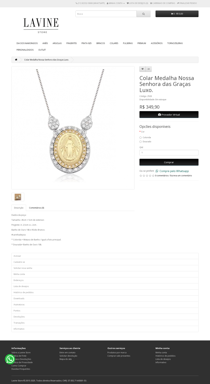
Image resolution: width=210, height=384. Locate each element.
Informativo (19, 328)
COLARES (114, 43)
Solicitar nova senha (23, 268)
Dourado (147, 141)
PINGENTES (71, 43)
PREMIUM (141, 43)
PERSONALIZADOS (25, 49)
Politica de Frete (18, 355)
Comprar (169, 162)
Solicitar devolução (68, 355)
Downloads (19, 298)
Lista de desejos (21, 286)
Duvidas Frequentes (20, 369)
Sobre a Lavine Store (21, 352)
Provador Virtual (170, 114)
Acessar (17, 256)
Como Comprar (18, 365)
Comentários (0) (36, 207)
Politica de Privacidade (22, 362)
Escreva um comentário (181, 175)
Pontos (17, 310)
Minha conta (19, 274)
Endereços (18, 280)
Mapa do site (66, 359)
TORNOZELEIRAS (175, 43)
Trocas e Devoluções (21, 359)
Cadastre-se (19, 262)
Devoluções (19, 316)
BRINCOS (100, 43)
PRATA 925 (87, 43)
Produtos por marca (116, 352)
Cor (143, 131)
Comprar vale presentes (118, 355)
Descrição (18, 207)
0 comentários (161, 175)
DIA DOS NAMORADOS (27, 43)
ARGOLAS (57, 43)
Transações (19, 322)
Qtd (141, 147)
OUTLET (42, 49)
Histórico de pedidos (23, 292)
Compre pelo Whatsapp (174, 171)
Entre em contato (67, 352)
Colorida (147, 137)
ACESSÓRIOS (156, 43)
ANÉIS (45, 43)
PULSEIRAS (128, 43)
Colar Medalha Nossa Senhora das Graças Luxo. (46, 59)
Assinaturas (19, 304)
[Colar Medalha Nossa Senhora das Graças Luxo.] (73, 127)
